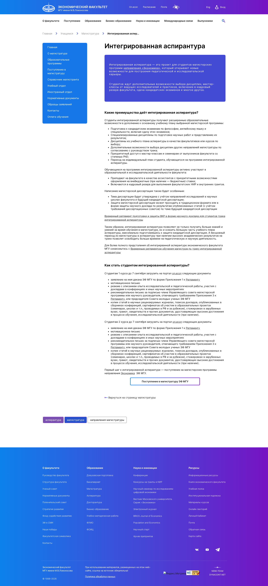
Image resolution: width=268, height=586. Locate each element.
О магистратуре (57, 53)
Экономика (128, 373)
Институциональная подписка (205, 495)
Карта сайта (195, 536)
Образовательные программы (58, 61)
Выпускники (205, 20)
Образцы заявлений (59, 104)
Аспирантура (93, 495)
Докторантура (94, 502)
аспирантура (53, 419)
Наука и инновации (148, 20)
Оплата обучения (57, 116)
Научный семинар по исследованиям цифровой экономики (153, 490)
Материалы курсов (199, 502)
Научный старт (141, 529)
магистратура (75, 419)
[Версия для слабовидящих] (176, 7)
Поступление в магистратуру (56, 71)
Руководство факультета (55, 475)
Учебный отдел (56, 85)
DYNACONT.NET (217, 575)
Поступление (72, 20)
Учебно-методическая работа (102, 515)
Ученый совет (49, 488)
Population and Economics (146, 522)
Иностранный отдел (59, 91)
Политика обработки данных (100, 576)
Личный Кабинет (197, 515)
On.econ (133, 7)
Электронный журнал (144, 509)
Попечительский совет (54, 502)
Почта (164, 7)
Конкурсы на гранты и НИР (147, 482)
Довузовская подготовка (100, 475)
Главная (52, 47)
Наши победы (49, 529)
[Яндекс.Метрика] (174, 573)
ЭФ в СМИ (47, 522)
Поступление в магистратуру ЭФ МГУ (165, 381)
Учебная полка (196, 488)
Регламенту (193, 279)
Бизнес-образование (118, 20)
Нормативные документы (63, 98)
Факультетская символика (56, 536)
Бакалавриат (93, 482)
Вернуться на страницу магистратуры (132, 397)
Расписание (149, 7)
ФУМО (90, 522)
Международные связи (178, 20)
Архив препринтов (143, 536)
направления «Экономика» (142, 68)
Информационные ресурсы (203, 475)
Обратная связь (197, 529)
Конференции (140, 475)
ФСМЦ (90, 529)
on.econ (176, 273)
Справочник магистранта (63, 79)
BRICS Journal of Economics (147, 516)
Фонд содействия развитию (57, 515)
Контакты (53, 110)
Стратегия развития (53, 509)
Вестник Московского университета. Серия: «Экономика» (152, 501)
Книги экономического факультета (207, 482)
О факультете (50, 20)
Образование (93, 20)
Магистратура (94, 488)
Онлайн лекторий (198, 509)
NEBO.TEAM (217, 571)
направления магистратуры (107, 419)
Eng (208, 7)
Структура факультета (54, 482)
